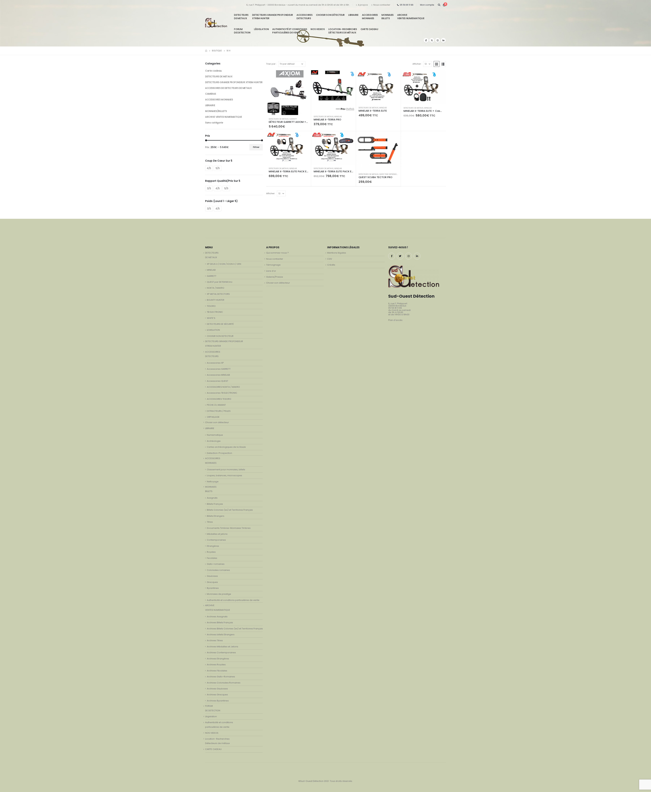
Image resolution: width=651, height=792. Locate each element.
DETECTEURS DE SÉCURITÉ (220, 324)
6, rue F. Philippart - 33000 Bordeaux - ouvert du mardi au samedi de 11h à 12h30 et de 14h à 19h (297, 4)
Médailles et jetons (217, 534)
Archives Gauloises (217, 688)
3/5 (209, 188)
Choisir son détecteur (330, 15)
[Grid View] (436, 64)
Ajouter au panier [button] (305, 76)
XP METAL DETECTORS (218, 294)
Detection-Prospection (219, 453)
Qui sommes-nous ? (277, 252)
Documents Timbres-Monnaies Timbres (229, 528)
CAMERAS (210, 93)
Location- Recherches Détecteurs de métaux (342, 30)
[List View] (443, 64)
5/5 (218, 168)
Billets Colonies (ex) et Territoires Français (230, 509)
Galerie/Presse (274, 276)
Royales (211, 552)
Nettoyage (213, 481)
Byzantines (213, 588)
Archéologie (214, 441)
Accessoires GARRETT (219, 369)
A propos (363, 4)
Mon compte (427, 4)
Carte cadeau (213, 70)
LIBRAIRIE (353, 15)
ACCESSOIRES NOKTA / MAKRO (223, 387)
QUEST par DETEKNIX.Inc (389, 174)
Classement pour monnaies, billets (226, 469)
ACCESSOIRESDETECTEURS (304, 16)
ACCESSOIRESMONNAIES (370, 16)
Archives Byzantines (218, 700)
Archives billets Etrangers (220, 634)
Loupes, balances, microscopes (224, 475)
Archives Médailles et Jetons (222, 646)
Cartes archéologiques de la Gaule (226, 447)
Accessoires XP (215, 362)
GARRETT (293, 119)
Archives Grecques (217, 694)
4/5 (209, 168)
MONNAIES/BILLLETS (216, 111)
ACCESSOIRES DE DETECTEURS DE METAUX (228, 88)
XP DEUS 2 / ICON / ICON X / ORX (224, 264)
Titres (210, 522)
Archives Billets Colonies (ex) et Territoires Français (235, 628)
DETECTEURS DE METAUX (279, 119)
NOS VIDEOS (318, 29)
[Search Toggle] (439, 5)
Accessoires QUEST (217, 381)
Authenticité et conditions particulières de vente (233, 600)
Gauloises (212, 576)
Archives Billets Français (220, 622)
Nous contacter (381, 4)
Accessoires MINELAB (218, 374)
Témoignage (273, 264)
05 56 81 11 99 (406, 4)
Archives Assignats (217, 616)
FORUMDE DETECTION (242, 30)
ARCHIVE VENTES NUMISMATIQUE (410, 16)
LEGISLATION (213, 330)
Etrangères (213, 546)
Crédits (331, 264)
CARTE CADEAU (369, 29)
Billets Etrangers (215, 516)
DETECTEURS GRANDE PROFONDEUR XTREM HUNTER (272, 16)
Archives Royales (216, 664)
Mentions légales (336, 252)
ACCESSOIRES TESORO (219, 399)
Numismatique (215, 435)
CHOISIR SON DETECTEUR (220, 336)
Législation (261, 29)
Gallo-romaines (215, 564)
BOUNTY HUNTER (215, 300)
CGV (329, 258)
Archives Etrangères (218, 658)
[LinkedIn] (443, 40)
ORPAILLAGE (213, 417)
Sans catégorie (214, 122)
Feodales (212, 558)
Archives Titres (215, 640)
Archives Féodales (217, 670)
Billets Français (215, 504)
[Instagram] (437, 40)
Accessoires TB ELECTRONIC (222, 392)
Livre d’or (271, 271)
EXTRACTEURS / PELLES (219, 411)
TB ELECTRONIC (215, 312)
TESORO (211, 306)
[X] (431, 40)
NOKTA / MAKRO (215, 287)
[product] (288, 92)
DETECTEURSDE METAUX (241, 16)
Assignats (212, 497)
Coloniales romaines (218, 570)
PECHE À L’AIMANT (216, 405)
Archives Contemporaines (221, 652)
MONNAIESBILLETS (387, 16)
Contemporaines (216, 540)
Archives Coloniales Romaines (223, 682)
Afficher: (416, 63)
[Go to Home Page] (206, 51)
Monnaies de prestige (219, 594)
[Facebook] (426, 40)
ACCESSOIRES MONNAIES (219, 99)
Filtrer (256, 147)
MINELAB (338, 116)
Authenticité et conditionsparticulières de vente (289, 30)
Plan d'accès (395, 320)
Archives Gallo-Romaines (221, 676)
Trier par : (271, 63)
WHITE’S (211, 318)
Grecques (212, 582)
